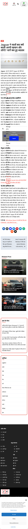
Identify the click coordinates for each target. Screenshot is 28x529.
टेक (3, 375)
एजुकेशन (4, 363)
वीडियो (3, 408)
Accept (14, 514)
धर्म (3, 383)
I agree (14, 138)
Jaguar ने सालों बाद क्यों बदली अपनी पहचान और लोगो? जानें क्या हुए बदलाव (12, 47)
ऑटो (2, 41)
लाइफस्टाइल (5, 396)
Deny (14, 518)
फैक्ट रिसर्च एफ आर (6, 387)
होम (3, 412)
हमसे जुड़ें (23, 5)
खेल (3, 371)
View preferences (14, 523)
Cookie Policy (13, 526)
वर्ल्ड (3, 404)
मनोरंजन (4, 392)
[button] (25, 499)
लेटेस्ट (3, 400)
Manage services (13, 510)
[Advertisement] (14, 22)
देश (3, 379)
